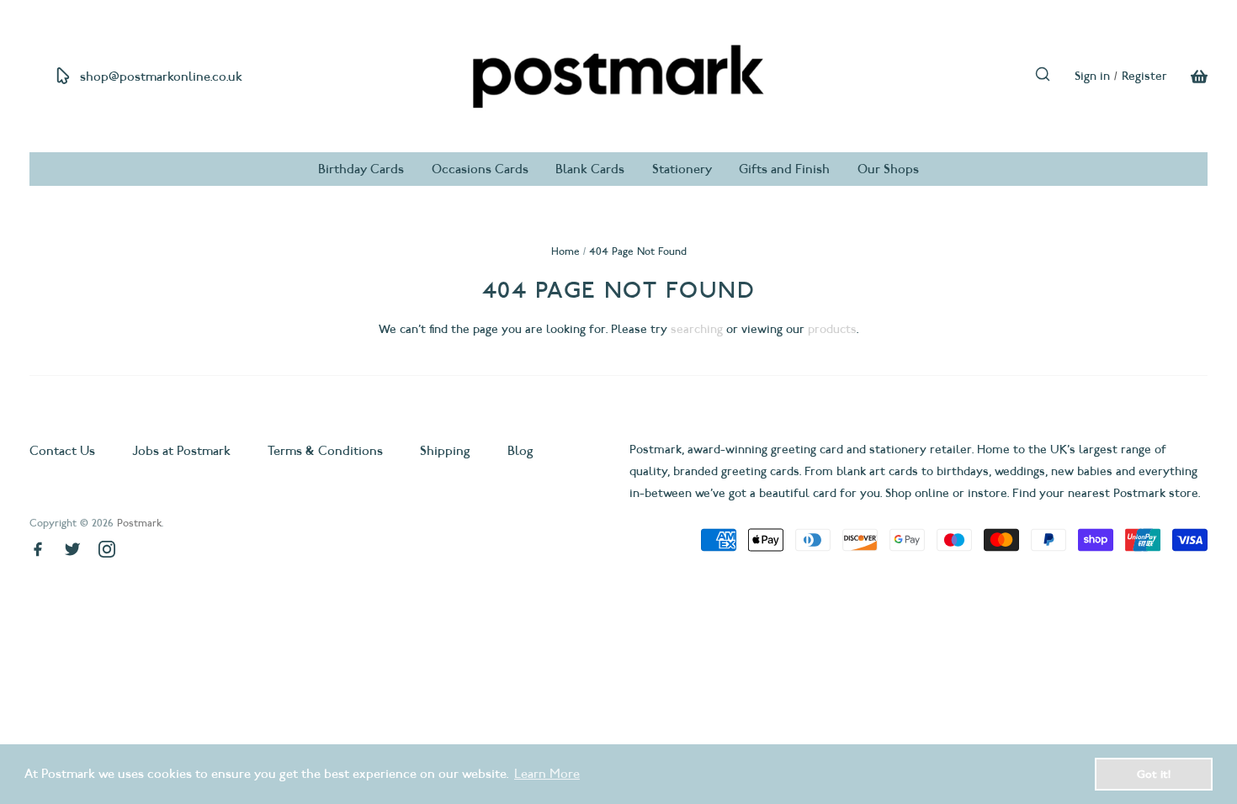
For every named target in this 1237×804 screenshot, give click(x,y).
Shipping (445, 450)
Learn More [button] (547, 773)
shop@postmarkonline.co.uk (161, 76)
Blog (520, 450)
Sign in (1092, 76)
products (832, 329)
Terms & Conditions (325, 450)
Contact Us (63, 450)
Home (565, 251)
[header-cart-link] (1187, 76)
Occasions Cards (480, 169)
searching (697, 329)
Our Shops (888, 169)
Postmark (139, 522)
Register (1144, 76)
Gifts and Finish (784, 169)
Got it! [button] (1154, 773)
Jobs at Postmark (181, 450)
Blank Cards (589, 169)
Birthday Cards (361, 169)
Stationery (682, 169)
